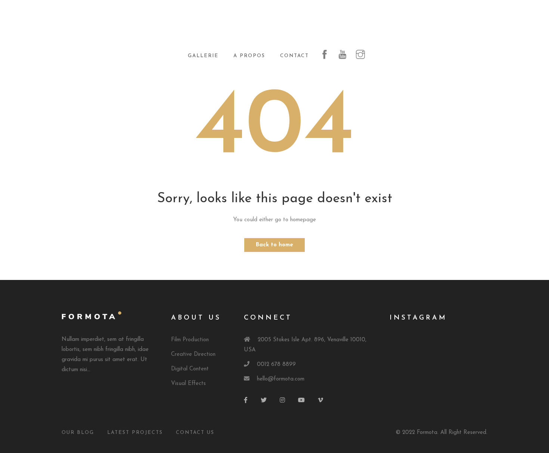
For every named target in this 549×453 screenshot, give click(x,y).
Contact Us (195, 432)
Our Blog (78, 432)
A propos (249, 55)
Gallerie (203, 55)
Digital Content (190, 369)
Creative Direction (193, 354)
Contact (294, 55)
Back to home (274, 245)
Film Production (190, 340)
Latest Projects (135, 432)
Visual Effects (188, 383)
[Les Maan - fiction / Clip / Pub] (274, 27)
